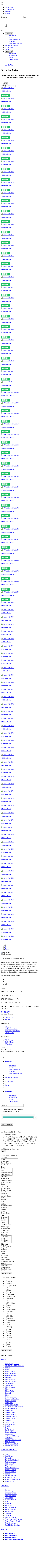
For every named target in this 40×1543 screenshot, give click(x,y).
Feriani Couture (10, 1496)
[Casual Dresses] (9, 1163)
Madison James (10, 1412)
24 (27, 1139)
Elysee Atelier (10, 1391)
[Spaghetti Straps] (6, 1269)
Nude (9, 1333)
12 (36, 1137)
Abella (7, 1368)
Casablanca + (9, 1456)
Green (9, 1288)
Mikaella (8, 1420)
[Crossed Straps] (6, 1190)
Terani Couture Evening (13, 1521)
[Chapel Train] (5, 1230)
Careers (7, 1085)
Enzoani (8, 1393)
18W (26, 1141)
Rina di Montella (10, 1517)
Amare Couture (10, 1375)
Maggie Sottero (10, 1414)
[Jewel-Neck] (6, 1242)
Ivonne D (8, 1503)
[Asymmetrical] (5, 1229)
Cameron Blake (10, 1492)
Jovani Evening (10, 1509)
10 (32, 1137)
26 (31, 1139)
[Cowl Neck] (6, 1236)
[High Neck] (6, 1240)
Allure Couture (10, 1371)
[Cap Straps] (6, 1265)
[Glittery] (3, 1198)
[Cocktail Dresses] (9, 1165)
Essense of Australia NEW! (14, 1366)
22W (4, 1143)
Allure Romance (10, 1373)
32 (10, 1141)
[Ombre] (3, 1203)
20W (32, 1141)
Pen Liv (7, 1426)
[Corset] (7, 1184)
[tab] (22, 1061)
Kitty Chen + (9, 1464)
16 (10, 1139)
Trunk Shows (9, 1081)
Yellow (9, 1281)
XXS (6, 1145)
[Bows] (6, 1211)
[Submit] (25, 17)
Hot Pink (10, 1316)
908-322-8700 (5, 1012)
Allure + (8, 1454)
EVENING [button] (5, 1486)
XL (28, 1145)
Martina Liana (10, 1418)
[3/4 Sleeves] (7, 1258)
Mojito (9, 1283)
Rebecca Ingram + (11, 1476)
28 (35, 1139)
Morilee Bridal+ (10, 1472)
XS (12, 1145)
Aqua (9, 1292)
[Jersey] (4, 1223)
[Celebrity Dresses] (7, 1180)
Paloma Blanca (10, 1424)
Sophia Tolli (9, 1434)
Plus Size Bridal (11, 1535)
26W (16, 1143)
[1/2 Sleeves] (7, 1256)
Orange (9, 1327)
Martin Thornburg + (12, 1468)
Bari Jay (8, 1490)
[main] (20, 509)
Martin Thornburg (11, 1416)
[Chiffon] (4, 1219)
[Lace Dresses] (6, 1174)
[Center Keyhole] (7, 1182)
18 (14, 1139)
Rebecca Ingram (10, 1432)
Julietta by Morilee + (12, 1460)
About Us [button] (8, 1091)
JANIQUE (8, 1505)
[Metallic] (3, 1200)
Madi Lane (8, 1410)
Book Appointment (11, 1077)
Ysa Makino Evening (12, 1525)
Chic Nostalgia (10, 1387)
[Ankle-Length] (5, 1227)
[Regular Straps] (6, 1267)
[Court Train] (5, 1232)
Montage (8, 1515)
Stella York (8, 1438)
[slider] (35, 1117)
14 (5, 1139)
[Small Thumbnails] (2, 80)
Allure (7, 1370)
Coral (9, 1329)
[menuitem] (22, 7)
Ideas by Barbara (11, 1500)
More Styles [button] (5, 1529)
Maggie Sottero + (11, 1466)
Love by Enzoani (11, 1408)
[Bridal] (9, 1159)
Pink (8, 1314)
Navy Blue (11, 1303)
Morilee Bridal (10, 1422)
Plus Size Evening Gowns (14, 1539)
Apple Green (11, 1286)
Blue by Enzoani (10, 1381)
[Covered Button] (6, 1188)
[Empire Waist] (6, 1248)
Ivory (9, 1331)
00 (11, 1137)
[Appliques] (6, 1208)
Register (8, 11)
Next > (7, 949)
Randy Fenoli (9, 1430)
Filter (5, 83)
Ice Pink (10, 1312)
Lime (9, 1290)
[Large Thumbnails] (3, 80)
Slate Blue (10, 1299)
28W (21, 1143)
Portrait (7, 1474)
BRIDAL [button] (4, 1359)
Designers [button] (8, 1061)
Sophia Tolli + (10, 1477)
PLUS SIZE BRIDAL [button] (9, 1450)
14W (15, 1141)
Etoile (7, 1395)
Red (8, 1325)
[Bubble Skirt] (7, 1179)
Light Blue (11, 1296)
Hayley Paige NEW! (12, 1364)
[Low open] (6, 1194)
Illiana (7, 1502)
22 (22, 1139)
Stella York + (9, 1481)
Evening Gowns (11, 1537)
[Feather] (4, 1221)
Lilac (9, 1307)
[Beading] (6, 1209)
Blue (9, 1301)
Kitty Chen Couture (11, 1405)
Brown (9, 1338)
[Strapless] (6, 1271)
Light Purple (11, 1309)
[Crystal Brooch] (6, 1213)
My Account (9, 7)
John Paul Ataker (11, 1507)
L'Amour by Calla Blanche (14, 1407)
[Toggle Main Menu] (2, 30)
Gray (9, 1342)
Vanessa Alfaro (10, 1442)
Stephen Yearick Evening (13, 1519)
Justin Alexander (10, 1401)
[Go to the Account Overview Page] (2, 4)
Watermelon (11, 1320)
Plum (9, 1322)
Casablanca (9, 1385)
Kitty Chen (9, 1403)
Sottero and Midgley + (12, 1479)
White (9, 1346)
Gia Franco (9, 1498)
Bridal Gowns (10, 1533)
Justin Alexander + (11, 1462)
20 (18, 1139)
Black (9, 1340)
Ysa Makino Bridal (11, 1446)
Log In (7, 13)
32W (33, 1143)
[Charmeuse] (4, 1217)
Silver (9, 1344)
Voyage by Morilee (11, 1444)
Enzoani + (8, 1458)
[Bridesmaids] (9, 1161)
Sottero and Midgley (12, 1436)
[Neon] (3, 1202)
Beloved (8, 1377)
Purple (9, 1305)
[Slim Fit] (6, 1252)
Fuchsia (10, 1318)
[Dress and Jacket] (6, 1173)
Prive (7, 1428)
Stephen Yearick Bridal (13, 1440)
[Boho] (6, 1171)
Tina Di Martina (10, 1523)
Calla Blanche (10, 1383)
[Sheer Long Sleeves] (7, 1261)
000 (6, 1137)
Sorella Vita (9, 65)
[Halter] (6, 1238)
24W (10, 1143)
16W (20, 1141)
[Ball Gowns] (6, 1169)
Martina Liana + (10, 1470)
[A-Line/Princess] (6, 1246)
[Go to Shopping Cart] (2, 2)
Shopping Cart (10, 9)
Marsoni (8, 1513)
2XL (33, 1145)
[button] (9, 33)
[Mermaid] (6, 1250)
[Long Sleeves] (7, 1259)
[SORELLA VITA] (10, 392)
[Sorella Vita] (7, 88)
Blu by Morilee (10, 1379)
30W (27, 1143)
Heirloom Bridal (10, 1397)
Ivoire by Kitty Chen (12, 1399)
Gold (9, 1335)
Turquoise (10, 1294)
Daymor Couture (11, 1494)
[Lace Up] (6, 1192)
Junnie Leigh (9, 1511)
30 (5, 1141)
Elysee (7, 1389)
